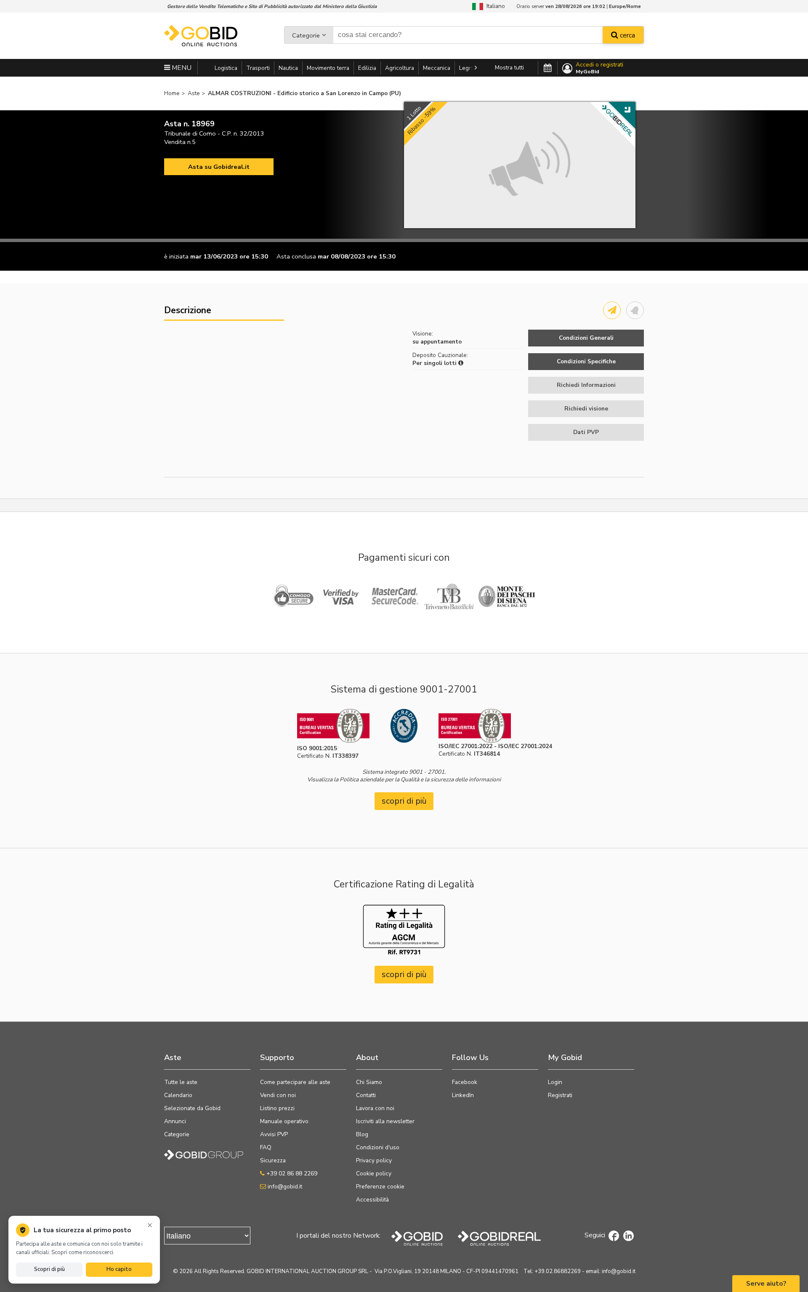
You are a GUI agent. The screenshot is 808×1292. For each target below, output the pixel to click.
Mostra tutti (509, 68)
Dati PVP (586, 432)
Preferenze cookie (380, 1187)
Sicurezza (273, 1160)
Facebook (464, 1082)
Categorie (306, 35)
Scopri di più (49, 1269)
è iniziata (176, 256)
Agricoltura (399, 68)
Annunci (175, 1121)
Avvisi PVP (274, 1134)
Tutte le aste (180, 1082)
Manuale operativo (284, 1121)
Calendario (178, 1095)
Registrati (560, 1095)
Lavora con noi (375, 1108)
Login (555, 1082)
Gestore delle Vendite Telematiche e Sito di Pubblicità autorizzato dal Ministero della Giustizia (272, 6)
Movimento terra (328, 68)
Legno (467, 68)
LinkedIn (463, 1095)
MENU (180, 67)
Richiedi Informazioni (586, 385)
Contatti (366, 1095)
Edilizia (367, 68)
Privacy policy (374, 1160)
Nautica (288, 68)
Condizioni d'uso (377, 1147)
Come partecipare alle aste (295, 1082)
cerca (626, 35)
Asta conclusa (296, 256)
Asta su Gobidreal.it (219, 166)
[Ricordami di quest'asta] (635, 310)
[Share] (612, 310)
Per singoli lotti (435, 363)
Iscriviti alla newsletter (385, 1121)
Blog (362, 1134)
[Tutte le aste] (547, 68)
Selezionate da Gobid (192, 1108)
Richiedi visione (586, 409)
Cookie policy (373, 1173)
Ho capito (119, 1269)
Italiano (494, 6)
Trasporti (258, 68)
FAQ (265, 1147)
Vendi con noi (278, 1095)
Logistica (226, 68)
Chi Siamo (369, 1082)
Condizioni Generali (586, 338)
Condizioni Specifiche (586, 361)
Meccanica (436, 68)
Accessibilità (372, 1200)
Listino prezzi (277, 1108)
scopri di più (404, 801)
